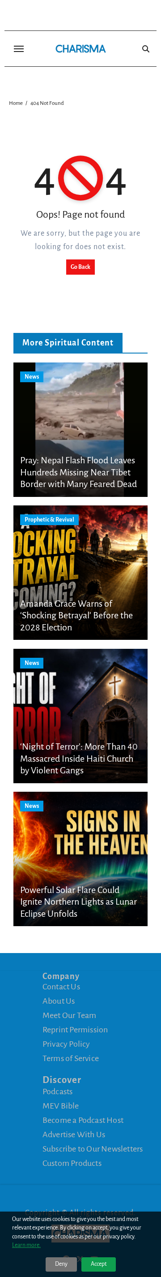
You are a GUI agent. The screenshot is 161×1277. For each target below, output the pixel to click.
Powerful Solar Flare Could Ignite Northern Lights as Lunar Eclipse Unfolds (78, 902)
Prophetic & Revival (49, 520)
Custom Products (72, 1163)
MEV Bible (60, 1105)
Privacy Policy (66, 1044)
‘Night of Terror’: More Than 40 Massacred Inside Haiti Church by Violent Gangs (79, 758)
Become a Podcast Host (82, 1120)
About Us (58, 1001)
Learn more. (26, 1245)
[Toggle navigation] (18, 49)
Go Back (80, 267)
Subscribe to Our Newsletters (92, 1148)
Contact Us (61, 986)
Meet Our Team (69, 1015)
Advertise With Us (73, 1134)
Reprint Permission (75, 1029)
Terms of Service (70, 1058)
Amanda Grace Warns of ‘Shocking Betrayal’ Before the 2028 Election (76, 615)
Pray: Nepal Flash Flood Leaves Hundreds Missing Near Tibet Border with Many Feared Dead (78, 472)
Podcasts (57, 1091)
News (32, 377)
